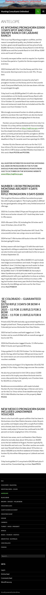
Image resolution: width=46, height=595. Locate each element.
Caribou (4, 522)
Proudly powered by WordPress (10, 592)
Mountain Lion (6, 506)
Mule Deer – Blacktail (9, 485)
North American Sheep (9, 510)
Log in (3, 570)
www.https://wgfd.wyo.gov (12, 174)
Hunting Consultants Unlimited (15, 11)
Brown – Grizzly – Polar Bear (11, 501)
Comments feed (6, 578)
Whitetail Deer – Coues (9, 489)
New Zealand (5, 543)
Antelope (4, 493)
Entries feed (5, 574)
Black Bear (5, 497)
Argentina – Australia (9, 539)
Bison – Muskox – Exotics (10, 535)
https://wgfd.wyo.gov (30, 128)
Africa (3, 530)
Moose (3, 518)
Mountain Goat (6, 514)
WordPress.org (6, 582)
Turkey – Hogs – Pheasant (10, 526)
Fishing (3, 547)
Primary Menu (43, 11)
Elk (2, 481)
